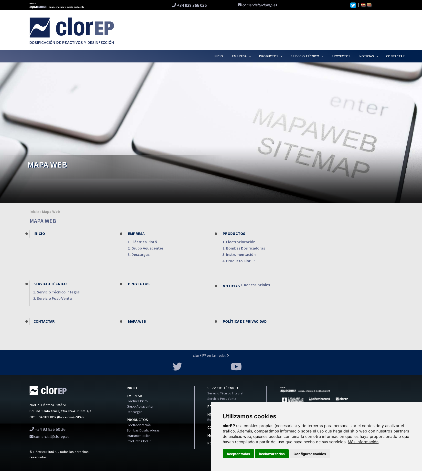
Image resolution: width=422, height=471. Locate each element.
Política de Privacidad (245, 321)
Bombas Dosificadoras (245, 248)
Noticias (231, 286)
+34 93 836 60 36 (49, 429)
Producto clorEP (240, 261)
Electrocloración (240, 242)
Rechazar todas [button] (272, 454)
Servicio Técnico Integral (58, 292)
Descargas (140, 254)
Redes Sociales (257, 285)
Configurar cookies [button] (310, 454)
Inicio (34, 211)
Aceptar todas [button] (238, 454)
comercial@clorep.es (259, 5)
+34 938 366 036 (191, 5)
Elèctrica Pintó (144, 242)
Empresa (136, 233)
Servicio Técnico (50, 284)
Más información (363, 441)
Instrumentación (241, 254)
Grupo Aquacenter (147, 248)
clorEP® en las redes (210, 355)
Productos (234, 233)
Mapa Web (137, 321)
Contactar (44, 321)
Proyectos (138, 284)
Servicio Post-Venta (54, 298)
